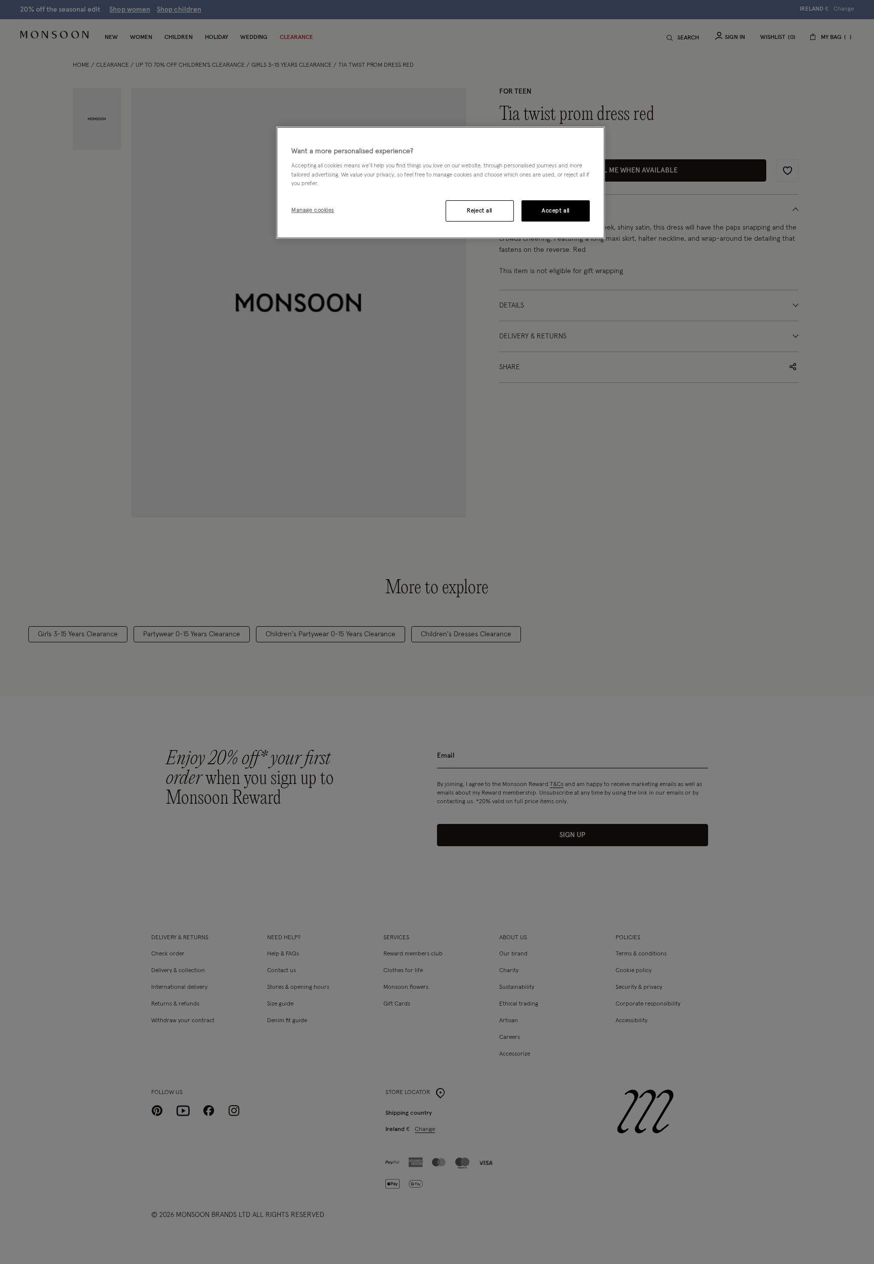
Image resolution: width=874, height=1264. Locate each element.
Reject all (479, 210)
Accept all (556, 210)
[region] (440, 182)
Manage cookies (312, 210)
